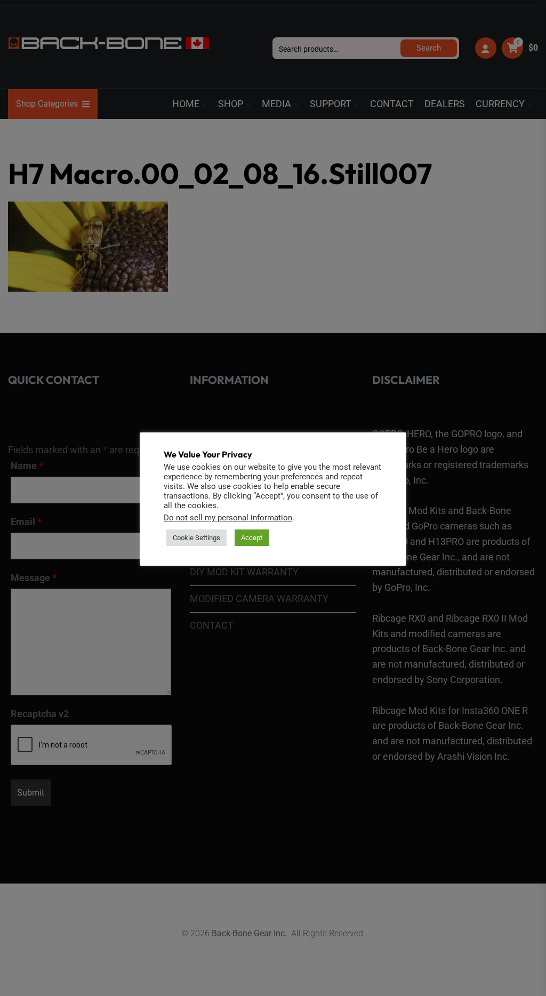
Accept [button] (251, 538)
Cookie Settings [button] (196, 538)
